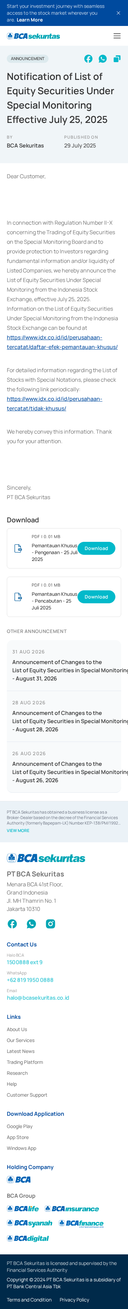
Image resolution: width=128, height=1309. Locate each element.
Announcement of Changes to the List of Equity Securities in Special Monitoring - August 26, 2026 (64, 772)
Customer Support (27, 1095)
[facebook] (88, 59)
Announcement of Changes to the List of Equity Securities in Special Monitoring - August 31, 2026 (64, 670)
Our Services (20, 1040)
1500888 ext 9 (25, 962)
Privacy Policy (74, 1299)
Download (96, 548)
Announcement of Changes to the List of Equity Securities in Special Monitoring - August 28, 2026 (64, 721)
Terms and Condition (29, 1299)
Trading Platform (25, 1062)
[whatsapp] (103, 59)
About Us (17, 1029)
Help (12, 1084)
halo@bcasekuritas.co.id (38, 997)
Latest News (20, 1051)
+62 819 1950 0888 (30, 980)
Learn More (30, 19)
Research (17, 1073)
